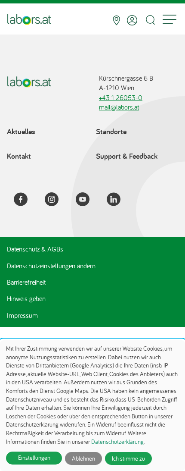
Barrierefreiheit (26, 282)
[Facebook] (26, 200)
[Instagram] (57, 200)
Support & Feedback (126, 156)
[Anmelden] (132, 20)
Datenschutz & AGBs (35, 249)
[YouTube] (88, 200)
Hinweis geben (26, 298)
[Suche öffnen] (150, 20)
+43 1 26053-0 (120, 97)
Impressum (22, 315)
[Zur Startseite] (29, 20)
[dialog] (92, 405)
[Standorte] (116, 20)
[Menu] (169, 20)
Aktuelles (21, 131)
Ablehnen (83, 458)
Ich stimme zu (128, 458)
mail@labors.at (119, 107)
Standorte (111, 131)
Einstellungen (34, 458)
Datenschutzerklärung (117, 442)
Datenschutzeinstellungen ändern (51, 265)
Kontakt (19, 156)
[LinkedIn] (119, 200)
